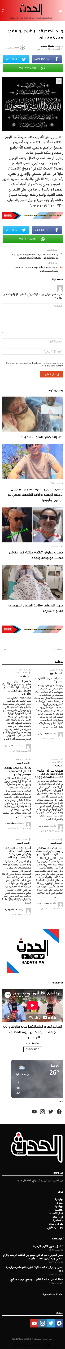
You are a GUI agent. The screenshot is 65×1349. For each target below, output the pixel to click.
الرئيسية (59, 1199)
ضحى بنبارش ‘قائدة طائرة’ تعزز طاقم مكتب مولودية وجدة (36, 554)
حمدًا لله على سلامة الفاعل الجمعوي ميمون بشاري (35, 607)
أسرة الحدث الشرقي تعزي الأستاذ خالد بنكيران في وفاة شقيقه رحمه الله (18, 852)
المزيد (46, 726)
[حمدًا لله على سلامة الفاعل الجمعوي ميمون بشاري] (32, 582)
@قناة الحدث (32, 1043)
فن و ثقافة (24, 676)
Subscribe (32, 1049)
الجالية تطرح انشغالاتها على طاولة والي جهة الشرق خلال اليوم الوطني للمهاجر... (32, 1031)
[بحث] (3, 10)
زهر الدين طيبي (55, 1227)
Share (59, 81)
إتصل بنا (36, 1344)
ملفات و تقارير (56, 1224)
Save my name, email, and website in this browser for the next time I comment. (34, 364)
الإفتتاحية (58, 1220)
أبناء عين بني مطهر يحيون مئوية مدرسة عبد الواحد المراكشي (49, 850)
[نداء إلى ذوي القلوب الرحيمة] (32, 414)
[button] (17, 1088)
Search (5, 650)
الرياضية (58, 765)
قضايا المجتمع (56, 1213)
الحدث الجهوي (56, 673)
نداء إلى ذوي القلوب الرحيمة (41, 436)
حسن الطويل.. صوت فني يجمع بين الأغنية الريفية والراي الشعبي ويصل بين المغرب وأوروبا (34, 494)
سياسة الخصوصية (21, 1344)
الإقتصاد (59, 1210)
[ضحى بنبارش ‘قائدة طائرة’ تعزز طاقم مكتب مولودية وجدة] (32, 524)
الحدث (59, 1203)
